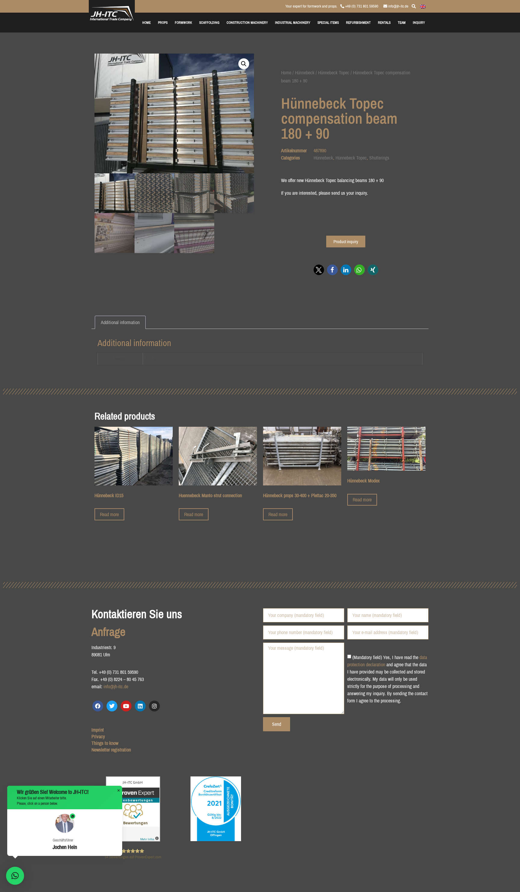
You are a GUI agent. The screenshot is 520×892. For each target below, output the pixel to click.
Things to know (104, 743)
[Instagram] (154, 706)
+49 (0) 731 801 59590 (361, 6)
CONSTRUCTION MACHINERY (247, 22)
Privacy (98, 736)
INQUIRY (419, 22)
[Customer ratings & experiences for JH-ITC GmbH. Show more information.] (133, 839)
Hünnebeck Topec (333, 72)
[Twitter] (112, 706)
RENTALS (384, 22)
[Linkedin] (140, 706)
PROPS (163, 22)
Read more (109, 514)
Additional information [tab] (120, 322)
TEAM (402, 22)
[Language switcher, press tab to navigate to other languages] (423, 6)
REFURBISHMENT (358, 22)
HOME (146, 22)
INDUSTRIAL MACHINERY (292, 22)
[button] (243, 63)
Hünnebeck (304, 72)
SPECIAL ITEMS (328, 22)
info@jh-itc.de (397, 6)
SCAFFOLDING (209, 22)
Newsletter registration (111, 749)
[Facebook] (97, 706)
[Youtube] (126, 706)
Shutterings (379, 157)
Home (286, 72)
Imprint (97, 729)
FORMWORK (183, 22)
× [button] (118, 790)
